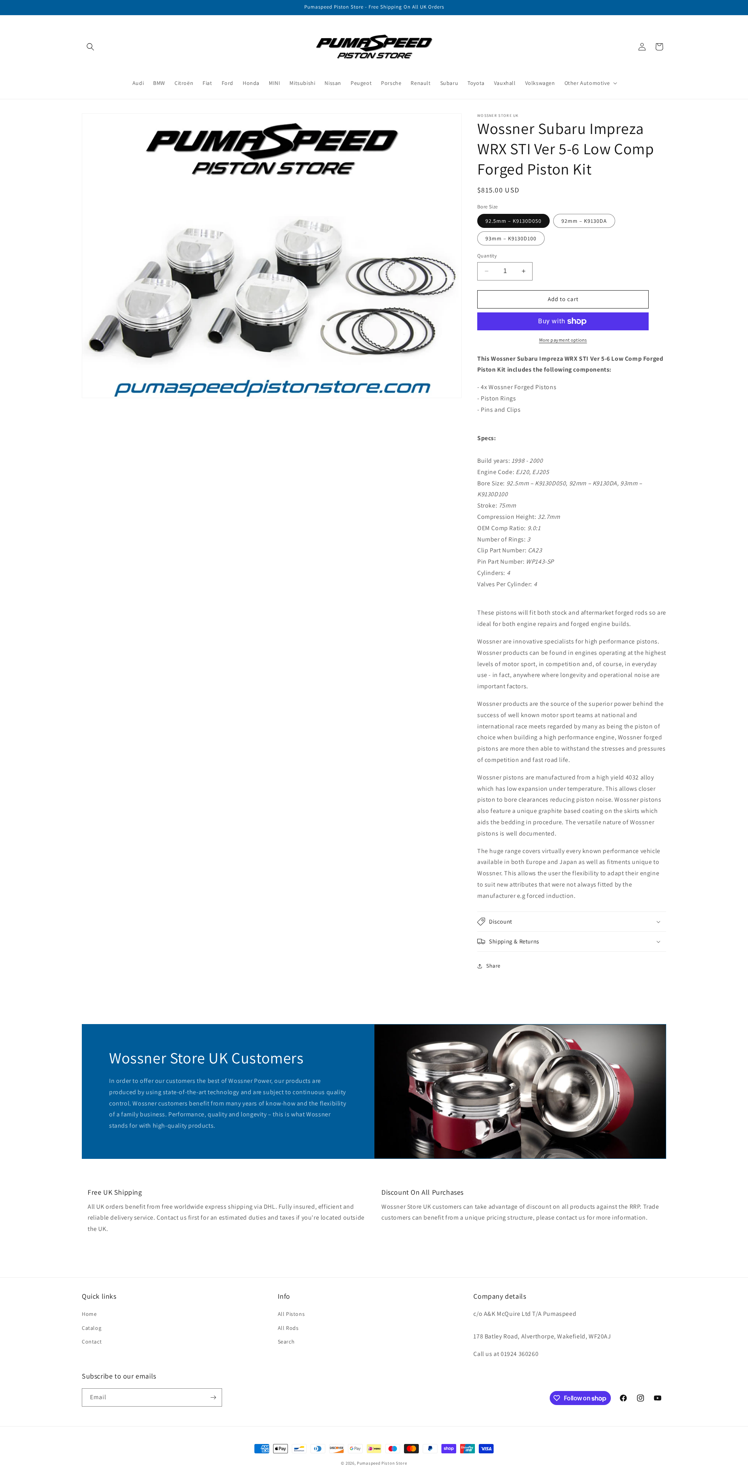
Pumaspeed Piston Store (382, 1463)
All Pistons (291, 1313)
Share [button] (493, 965)
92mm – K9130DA (584, 220)
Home (89, 1313)
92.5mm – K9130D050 (513, 220)
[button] (90, 46)
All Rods (288, 1327)
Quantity (487, 255)
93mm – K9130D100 (510, 238)
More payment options (563, 340)
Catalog (91, 1327)
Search (286, 1341)
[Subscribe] (213, 1397)
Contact (92, 1341)
